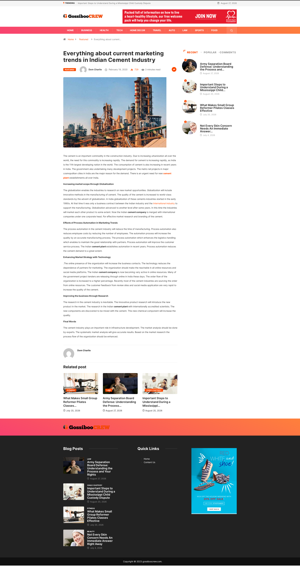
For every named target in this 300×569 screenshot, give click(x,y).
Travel (157, 30)
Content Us (149, 462)
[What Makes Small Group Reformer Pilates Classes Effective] (73, 515)
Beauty (204, 123)
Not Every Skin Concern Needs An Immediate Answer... (216, 128)
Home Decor (137, 30)
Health (104, 30)
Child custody (154, 390)
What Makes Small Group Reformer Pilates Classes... (80, 402)
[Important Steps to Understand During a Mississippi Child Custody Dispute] (73, 491)
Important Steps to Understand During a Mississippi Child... (214, 87)
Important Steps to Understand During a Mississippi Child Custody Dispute (114, 3)
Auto (172, 30)
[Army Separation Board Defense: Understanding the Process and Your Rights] (73, 465)
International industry (164, 203)
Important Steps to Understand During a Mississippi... (156, 402)
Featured (83, 39)
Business (86, 30)
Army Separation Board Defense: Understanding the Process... (119, 402)
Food (214, 30)
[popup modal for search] (232, 30)
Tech (119, 30)
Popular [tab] (210, 52)
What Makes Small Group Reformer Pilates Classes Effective (217, 107)
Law (185, 30)
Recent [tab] (192, 52)
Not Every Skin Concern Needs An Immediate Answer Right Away (100, 539)
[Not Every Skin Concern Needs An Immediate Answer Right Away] (73, 538)
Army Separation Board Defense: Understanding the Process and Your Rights (99, 468)
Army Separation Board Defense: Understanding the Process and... (216, 66)
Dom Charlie (95, 69)
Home (70, 30)
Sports (199, 30)
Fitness (71, 390)
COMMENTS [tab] (228, 52)
